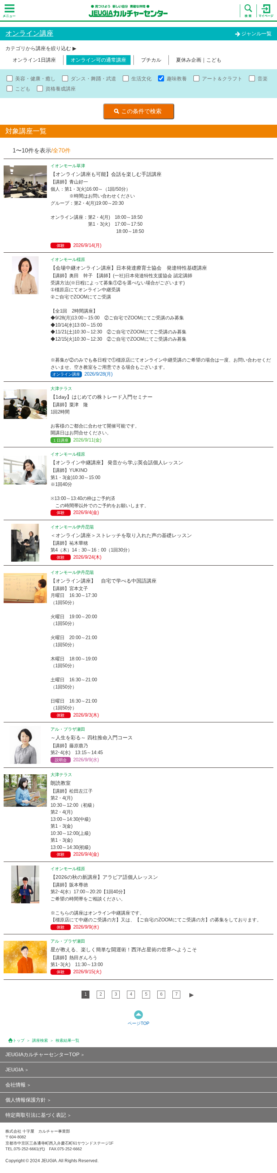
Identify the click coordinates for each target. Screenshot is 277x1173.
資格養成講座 (60, 89)
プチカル (151, 60)
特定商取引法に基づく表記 (35, 1115)
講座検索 (40, 1040)
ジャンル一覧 (256, 33)
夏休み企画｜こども (198, 60)
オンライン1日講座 (34, 60)
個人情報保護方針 (25, 1100)
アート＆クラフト (222, 78)
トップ (19, 1040)
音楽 (263, 78)
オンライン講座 (29, 33)
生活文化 (141, 78)
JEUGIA (14, 1069)
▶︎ (191, 995)
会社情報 (15, 1085)
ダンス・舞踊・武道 (93, 78)
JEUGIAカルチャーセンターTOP (42, 1054)
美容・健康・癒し (35, 78)
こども (22, 89)
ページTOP (138, 1023)
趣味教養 (177, 78)
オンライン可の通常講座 (98, 60)
